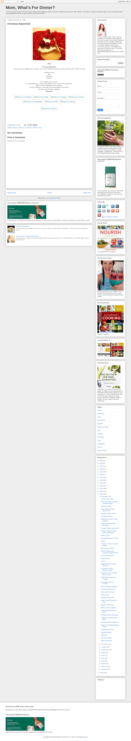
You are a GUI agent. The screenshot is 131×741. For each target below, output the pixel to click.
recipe (40, 127)
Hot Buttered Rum (107, 516)
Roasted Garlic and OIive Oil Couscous (109, 573)
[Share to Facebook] (34, 125)
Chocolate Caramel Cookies (107, 582)
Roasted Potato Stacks (108, 513)
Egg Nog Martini (106, 632)
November (105, 644)
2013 (101, 488)
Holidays (100, 434)
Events (99, 447)
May (103, 658)
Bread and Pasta (102, 427)
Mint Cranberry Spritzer (108, 607)
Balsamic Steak (106, 506)
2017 (101, 477)
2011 (101, 494)
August (103, 652)
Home (49, 193)
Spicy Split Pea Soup (107, 592)
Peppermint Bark (106, 640)
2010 (101, 673)
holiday (35, 127)
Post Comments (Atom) (53, 198)
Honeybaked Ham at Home (110, 538)
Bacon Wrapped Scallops (109, 586)
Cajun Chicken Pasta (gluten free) (108, 510)
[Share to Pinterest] (36, 125)
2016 (101, 480)
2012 (101, 491)
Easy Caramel (105, 558)
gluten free (21, 127)
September (105, 650)
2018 (101, 474)
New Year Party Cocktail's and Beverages (109, 502)
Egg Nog (104, 635)
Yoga (99, 440)
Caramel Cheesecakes (22, 226)
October (104, 647)
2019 (101, 472)
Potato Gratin (105, 535)
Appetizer (15, 127)
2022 (101, 463)
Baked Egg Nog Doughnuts (110, 622)
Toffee (103, 541)
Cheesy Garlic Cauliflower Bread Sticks (27, 236)
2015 (101, 483)
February (104, 666)
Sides (99, 417)
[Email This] (29, 125)
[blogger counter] (100, 75)
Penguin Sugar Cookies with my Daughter (108, 531)
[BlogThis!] (30, 125)
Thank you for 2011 (107, 499)
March (103, 663)
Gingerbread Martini (107, 629)
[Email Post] (24, 125)
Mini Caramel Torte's (107, 548)
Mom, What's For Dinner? (30, 7)
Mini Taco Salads (106, 638)
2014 (101, 486)
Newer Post (11, 193)
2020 (101, 469)
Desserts (100, 423)
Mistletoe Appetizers (107, 605)
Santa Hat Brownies (107, 597)
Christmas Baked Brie (108, 589)
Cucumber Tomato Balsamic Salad (107, 569)
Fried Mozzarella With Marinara (108, 524)
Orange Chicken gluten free (110, 528)
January (104, 669)
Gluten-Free (28, 127)
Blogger (85, 737)
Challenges (101, 444)
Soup (99, 430)
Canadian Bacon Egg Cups (110, 615)
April (103, 661)
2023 (101, 460)
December (105, 496)
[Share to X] (32, 125)
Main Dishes (101, 420)
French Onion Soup (107, 555)
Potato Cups (105, 595)
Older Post (87, 193)
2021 (101, 466)
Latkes (103, 561)
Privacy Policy (101, 450)
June (103, 655)
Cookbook (100, 437)
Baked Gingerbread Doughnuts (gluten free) (109, 552)
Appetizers (100, 413)
